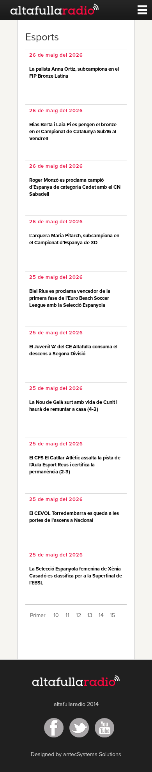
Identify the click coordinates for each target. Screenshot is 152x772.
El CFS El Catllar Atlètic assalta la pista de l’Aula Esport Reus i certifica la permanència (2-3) (74, 465)
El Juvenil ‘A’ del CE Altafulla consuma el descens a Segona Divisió (73, 350)
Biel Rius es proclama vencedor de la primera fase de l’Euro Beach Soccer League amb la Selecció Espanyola (69, 298)
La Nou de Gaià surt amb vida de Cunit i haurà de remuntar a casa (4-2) (73, 406)
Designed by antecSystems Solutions (76, 754)
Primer (38, 615)
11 (67, 615)
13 (89, 615)
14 (101, 615)
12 (78, 615)
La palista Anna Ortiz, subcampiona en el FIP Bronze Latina (74, 73)
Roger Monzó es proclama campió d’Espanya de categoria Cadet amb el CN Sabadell (74, 187)
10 (56, 615)
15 (112, 615)
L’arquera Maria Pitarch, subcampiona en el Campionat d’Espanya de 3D (74, 239)
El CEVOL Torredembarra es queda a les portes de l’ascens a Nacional (74, 517)
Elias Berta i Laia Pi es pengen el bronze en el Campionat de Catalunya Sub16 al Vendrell (73, 131)
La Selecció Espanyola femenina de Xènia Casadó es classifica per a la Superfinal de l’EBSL (75, 576)
